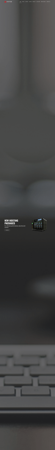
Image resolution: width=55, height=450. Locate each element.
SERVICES (26, 1)
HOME (20, 1)
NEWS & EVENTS (43, 1)
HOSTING (30, 1)
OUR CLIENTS (38, 1)
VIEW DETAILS (7, 230)
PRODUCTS (34, 1)
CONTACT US (48, 1)
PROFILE (23, 1)
